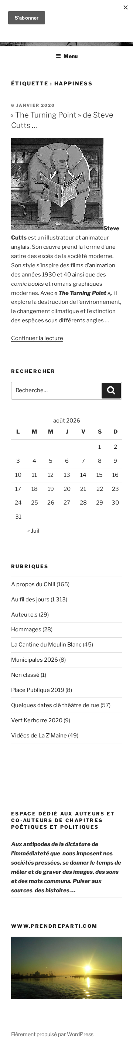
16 (115, 475)
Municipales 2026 (34, 659)
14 (83, 475)
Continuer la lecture (37, 338)
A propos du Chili (33, 584)
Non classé (25, 675)
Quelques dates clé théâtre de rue (55, 705)
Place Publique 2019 (37, 690)
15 (99, 475)
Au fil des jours (30, 599)
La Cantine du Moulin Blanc (46, 644)
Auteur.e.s (24, 614)
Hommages (26, 629)
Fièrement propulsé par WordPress (52, 1034)
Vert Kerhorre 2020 (36, 720)
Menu (71, 56)
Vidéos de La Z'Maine (39, 735)
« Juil (33, 530)
